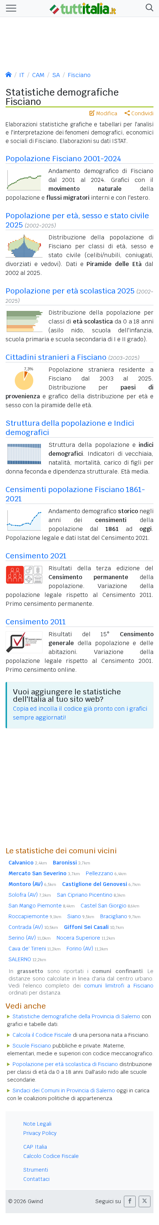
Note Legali (37, 1124)
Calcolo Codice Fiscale (51, 1156)
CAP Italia (35, 1146)
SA (56, 75)
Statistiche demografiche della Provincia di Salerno (76, 1016)
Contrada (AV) (33, 927)
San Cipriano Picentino (91, 895)
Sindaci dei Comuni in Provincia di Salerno (64, 1090)
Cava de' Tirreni (35, 948)
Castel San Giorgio (110, 905)
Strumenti (35, 1169)
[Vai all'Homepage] (83, 7)
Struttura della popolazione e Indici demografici (70, 427)
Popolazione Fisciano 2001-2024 (63, 158)
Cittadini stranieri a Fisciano (56, 357)
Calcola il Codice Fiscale (42, 1035)
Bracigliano (120, 916)
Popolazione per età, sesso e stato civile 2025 (77, 220)
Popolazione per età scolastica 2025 (70, 291)
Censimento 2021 (36, 556)
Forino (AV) (87, 948)
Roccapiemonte (35, 916)
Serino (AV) (30, 937)
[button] (148, 8)
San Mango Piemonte (42, 905)
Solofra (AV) (30, 895)
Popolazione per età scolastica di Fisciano (65, 1064)
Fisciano (79, 75)
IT (21, 75)
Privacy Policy (40, 1133)
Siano (80, 916)
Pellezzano (106, 873)
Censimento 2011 (36, 622)
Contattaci (36, 1179)
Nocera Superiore (86, 937)
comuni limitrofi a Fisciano (118, 985)
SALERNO (27, 959)
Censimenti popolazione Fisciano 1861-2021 (75, 494)
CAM (38, 75)
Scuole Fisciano (32, 1045)
